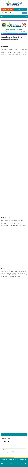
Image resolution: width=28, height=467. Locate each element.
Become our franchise (6, 9)
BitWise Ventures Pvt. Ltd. (18, 461)
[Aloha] (14, 3)
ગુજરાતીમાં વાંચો (20, 9)
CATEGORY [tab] (4, 435)
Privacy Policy (4, 463)
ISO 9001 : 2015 (6, 13)
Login (24, 12)
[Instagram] (25, 464)
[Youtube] (21, 464)
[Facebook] (17, 464)
